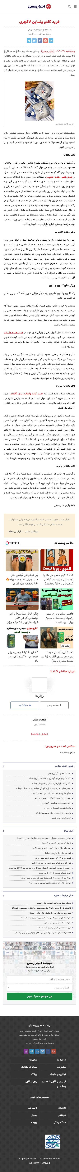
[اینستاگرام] (26, 1051)
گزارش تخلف (15, 532)
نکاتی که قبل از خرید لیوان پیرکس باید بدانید (51, 783)
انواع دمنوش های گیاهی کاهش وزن (55, 803)
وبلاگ (34, 1074)
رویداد (33, 1122)
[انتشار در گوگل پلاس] (45, 40)
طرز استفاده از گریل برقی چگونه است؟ (54, 927)
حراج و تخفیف (67, 753)
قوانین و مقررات (57, 1074)
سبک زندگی (59, 1122)
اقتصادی (61, 1108)
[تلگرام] (31, 1051)
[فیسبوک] (48, 1051)
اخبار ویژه (69, 831)
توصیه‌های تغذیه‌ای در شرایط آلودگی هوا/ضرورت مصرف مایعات (43, 788)
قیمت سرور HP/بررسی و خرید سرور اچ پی (53, 858)
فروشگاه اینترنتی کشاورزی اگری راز (56, 843)
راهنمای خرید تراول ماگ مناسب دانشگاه (53, 813)
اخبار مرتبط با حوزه (64, 896)
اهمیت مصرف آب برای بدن (59, 773)
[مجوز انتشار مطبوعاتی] (52, 1142)
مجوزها (33, 1060)
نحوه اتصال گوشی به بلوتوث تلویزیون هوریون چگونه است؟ (45, 918)
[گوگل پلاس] (53, 1051)
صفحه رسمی (53, 705)
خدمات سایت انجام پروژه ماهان (57, 853)
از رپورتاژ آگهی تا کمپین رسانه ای (54, 1084)
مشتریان (61, 1067)
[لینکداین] (37, 1051)
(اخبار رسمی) (47, 51)
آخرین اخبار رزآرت (64, 766)
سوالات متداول (29, 1067)
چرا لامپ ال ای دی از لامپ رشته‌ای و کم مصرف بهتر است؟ (46, 878)
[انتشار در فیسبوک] (40, 40)
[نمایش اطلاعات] (39, 734)
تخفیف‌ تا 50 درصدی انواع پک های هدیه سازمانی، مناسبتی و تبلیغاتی (41, 908)
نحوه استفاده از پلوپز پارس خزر (57, 922)
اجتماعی (32, 1108)
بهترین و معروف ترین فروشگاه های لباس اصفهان (50, 913)
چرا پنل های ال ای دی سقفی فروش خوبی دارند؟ (50, 883)
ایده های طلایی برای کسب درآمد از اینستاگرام (52, 848)
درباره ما (61, 1060)
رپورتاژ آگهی (31, 1082)
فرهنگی (62, 1115)
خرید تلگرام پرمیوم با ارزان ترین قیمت (55, 873)
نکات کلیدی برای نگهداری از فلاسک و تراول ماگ (50, 778)
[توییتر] (42, 1051)
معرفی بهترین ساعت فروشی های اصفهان (53, 903)
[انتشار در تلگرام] (29, 40)
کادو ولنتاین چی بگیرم (61, 818)
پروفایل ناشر (31, 532)
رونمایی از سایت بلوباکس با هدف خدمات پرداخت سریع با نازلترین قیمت (40, 868)
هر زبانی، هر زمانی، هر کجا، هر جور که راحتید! (51, 863)
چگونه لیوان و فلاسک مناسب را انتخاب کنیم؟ (51, 793)
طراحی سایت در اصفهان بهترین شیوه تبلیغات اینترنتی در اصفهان (43, 838)
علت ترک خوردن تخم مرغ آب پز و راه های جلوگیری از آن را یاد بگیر (43, 932)
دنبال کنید (23, 705)
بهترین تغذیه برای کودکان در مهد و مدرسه (53, 798)
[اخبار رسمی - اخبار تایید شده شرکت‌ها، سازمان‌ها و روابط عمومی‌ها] (39, 6)
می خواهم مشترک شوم (39, 996)
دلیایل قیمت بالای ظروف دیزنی (57, 808)
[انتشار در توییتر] (34, 40)
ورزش (34, 1115)
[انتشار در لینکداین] (51, 40)
